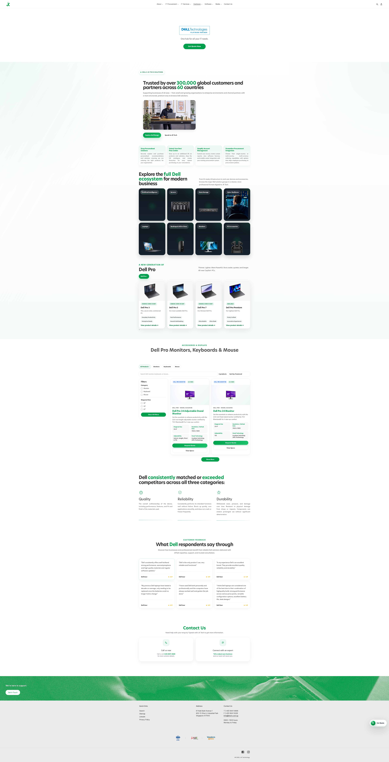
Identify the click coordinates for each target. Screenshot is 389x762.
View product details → (149, 325)
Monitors (156, 367)
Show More (210, 459)
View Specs (190, 451)
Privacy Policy (144, 720)
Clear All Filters (153, 415)
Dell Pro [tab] (143, 276)
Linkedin (142, 717)
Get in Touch (13, 692)
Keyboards (167, 367)
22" (145, 403)
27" (145, 409)
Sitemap (142, 714)
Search (142, 711)
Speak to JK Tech (171, 135)
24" (145, 406)
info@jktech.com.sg (231, 716)
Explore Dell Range (152, 135)
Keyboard (147, 391)
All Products (144, 367)
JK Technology (245, 757)
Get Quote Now (194, 46)
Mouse (177, 367)
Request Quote (189, 446)
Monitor (146, 388)
